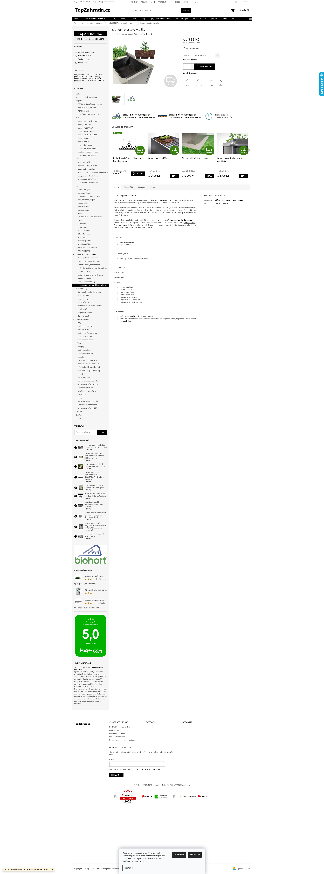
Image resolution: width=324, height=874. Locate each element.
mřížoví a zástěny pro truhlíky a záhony (93, 268)
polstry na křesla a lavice (87, 333)
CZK (236, 2)
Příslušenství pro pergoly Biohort (90, 114)
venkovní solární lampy (86, 387)
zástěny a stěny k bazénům (88, 364)
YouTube (137, 785)
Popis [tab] (116, 187)
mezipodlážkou (125, 321)
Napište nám (161, 2)
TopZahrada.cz (84, 59)
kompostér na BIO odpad (87, 282)
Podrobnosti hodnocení (143, 34)
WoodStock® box (84, 244)
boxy (77, 186)
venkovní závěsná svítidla (88, 381)
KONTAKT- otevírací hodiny (141, 2)
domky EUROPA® (84, 124)
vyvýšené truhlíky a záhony (86, 254)
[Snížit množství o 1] (192, 68)
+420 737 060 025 (84, 55)
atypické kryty (83, 302)
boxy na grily (83, 203)
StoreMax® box (84, 234)
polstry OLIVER (83, 329)
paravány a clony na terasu (88, 360)
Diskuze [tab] (154, 187)
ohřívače (79, 398)
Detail (174, 176)
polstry (78, 323)
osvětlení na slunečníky (87, 391)
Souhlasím (195, 854)
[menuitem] (76, 19)
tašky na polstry (84, 316)
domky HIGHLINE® (84, 138)
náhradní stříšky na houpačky (89, 370)
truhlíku (164, 200)
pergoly (79, 100)
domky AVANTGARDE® (86, 131)
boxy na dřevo (83, 210)
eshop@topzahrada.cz (86, 52)
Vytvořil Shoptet (243, 868)
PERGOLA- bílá (83, 111)
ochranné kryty (81, 288)
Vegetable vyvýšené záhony (89, 265)
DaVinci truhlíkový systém (88, 271)
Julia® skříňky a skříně (86, 169)
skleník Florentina (85, 278)
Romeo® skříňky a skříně (87, 165)
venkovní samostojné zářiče (89, 401)
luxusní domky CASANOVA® (88, 148)
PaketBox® (82, 213)
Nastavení (129, 867)
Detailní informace (190, 73)
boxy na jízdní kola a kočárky (89, 196)
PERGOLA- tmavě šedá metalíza (90, 104)
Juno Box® (82, 223)
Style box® (82, 220)
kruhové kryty (83, 295)
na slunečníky (83, 309)
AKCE (78, 94)
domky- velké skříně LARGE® (89, 121)
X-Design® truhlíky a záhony (88, 258)
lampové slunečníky (85, 353)
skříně (78, 159)
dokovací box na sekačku (87, 247)
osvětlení (79, 374)
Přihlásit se (116, 775)
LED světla (82, 394)
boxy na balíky (83, 206)
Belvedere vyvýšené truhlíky (89, 261)
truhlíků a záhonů (136, 316)
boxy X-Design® (84, 189)
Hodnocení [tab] (142, 187)
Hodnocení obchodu (179, 2)
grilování (79, 411)
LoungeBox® (83, 227)
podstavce (82, 357)
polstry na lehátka (85, 336)
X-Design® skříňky (85, 162)
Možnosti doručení (190, 60)
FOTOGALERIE (147, 785)
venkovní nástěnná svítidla (88, 384)
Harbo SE (165, 785)
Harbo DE (157, 785)
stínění (78, 343)
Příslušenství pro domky (87, 155)
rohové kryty (83, 299)
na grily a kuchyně (85, 312)
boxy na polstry (84, 193)
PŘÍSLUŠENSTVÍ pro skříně (88, 182)
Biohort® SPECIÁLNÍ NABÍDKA (86, 97)
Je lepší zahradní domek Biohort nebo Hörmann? (88, 669)
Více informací (141, 861)
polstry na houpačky (86, 340)
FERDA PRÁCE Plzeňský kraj (180, 785)
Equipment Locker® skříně (88, 176)
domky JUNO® (83, 142)
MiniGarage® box (84, 241)
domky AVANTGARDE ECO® (88, 135)
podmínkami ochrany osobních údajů (146, 769)
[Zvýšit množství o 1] (192, 65)
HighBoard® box (84, 230)
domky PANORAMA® (85, 128)
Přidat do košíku (206, 66)
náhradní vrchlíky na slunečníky (89, 367)
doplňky (79, 415)
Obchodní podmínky (117, 736)
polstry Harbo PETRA (86, 326)
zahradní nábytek (82, 319)
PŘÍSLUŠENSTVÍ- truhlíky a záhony (229, 200)
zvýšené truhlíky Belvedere (181, 220)
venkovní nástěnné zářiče (88, 408)
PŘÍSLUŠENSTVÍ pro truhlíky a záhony (92, 285)
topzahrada (82, 62)
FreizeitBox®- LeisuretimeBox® (90, 217)
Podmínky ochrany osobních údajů (122, 740)
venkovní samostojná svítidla (89, 377)
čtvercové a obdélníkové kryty (90, 292)
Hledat (186, 10)
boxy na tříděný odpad (86, 200)
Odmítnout (179, 854)
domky (78, 118)
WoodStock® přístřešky (87, 179)
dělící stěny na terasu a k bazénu (90, 275)
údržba (78, 418)
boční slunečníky (84, 350)
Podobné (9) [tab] (128, 187)
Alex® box (82, 237)
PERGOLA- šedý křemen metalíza (90, 107)
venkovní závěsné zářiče (87, 405)
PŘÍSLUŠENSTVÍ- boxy (86, 251)
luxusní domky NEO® (85, 145)
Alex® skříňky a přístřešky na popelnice (93, 172)
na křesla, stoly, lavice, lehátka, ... (91, 305)
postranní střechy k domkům (89, 152)
